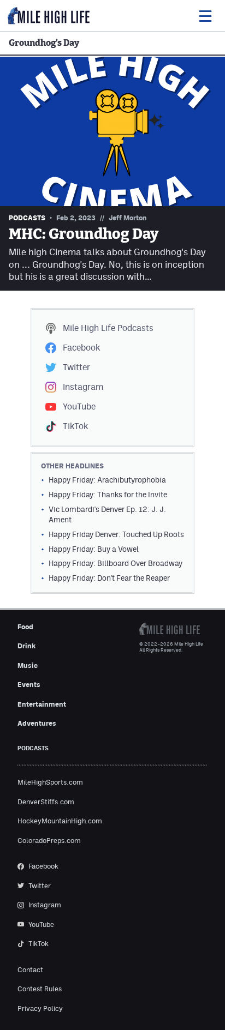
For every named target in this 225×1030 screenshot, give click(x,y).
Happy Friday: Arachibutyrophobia (107, 479)
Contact (30, 970)
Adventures (36, 723)
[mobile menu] (205, 16)
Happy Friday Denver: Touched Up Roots (116, 534)
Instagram (83, 387)
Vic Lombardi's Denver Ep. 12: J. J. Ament (107, 514)
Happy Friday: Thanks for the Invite (108, 494)
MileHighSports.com (50, 782)
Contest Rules (39, 989)
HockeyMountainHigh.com (59, 821)
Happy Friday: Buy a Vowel (94, 549)
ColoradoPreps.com (49, 840)
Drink (26, 646)
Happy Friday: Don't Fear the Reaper (109, 578)
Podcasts (108, 328)
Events (28, 684)
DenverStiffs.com (45, 802)
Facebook (81, 347)
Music (27, 665)
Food (25, 627)
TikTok (75, 426)
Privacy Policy (40, 1008)
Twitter (76, 367)
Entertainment (41, 704)
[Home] (48, 16)
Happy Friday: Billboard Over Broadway (115, 563)
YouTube (79, 406)
